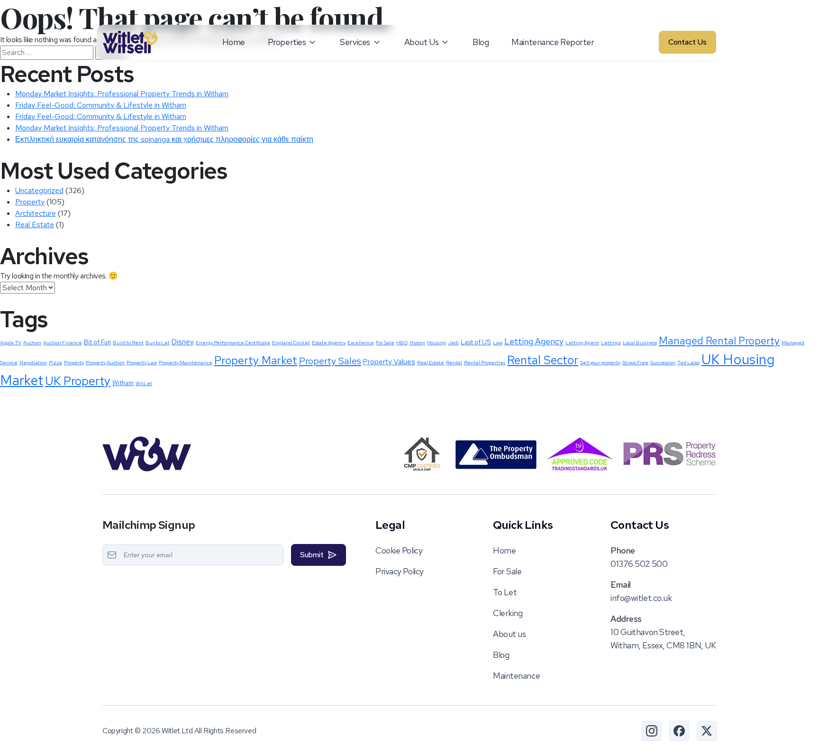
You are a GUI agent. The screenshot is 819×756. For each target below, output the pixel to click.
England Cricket (291, 342)
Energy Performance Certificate (233, 342)
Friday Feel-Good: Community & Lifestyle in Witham (100, 105)
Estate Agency (329, 342)
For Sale (385, 342)
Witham (123, 382)
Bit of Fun (97, 342)
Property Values (389, 362)
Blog (481, 42)
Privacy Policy (399, 571)
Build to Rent (128, 342)
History (417, 342)
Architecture (35, 213)
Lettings (611, 342)
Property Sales (330, 360)
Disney (183, 342)
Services (355, 42)
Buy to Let (158, 342)
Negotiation (33, 362)
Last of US (476, 342)
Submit (312, 555)
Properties (287, 42)
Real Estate (34, 225)
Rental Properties (484, 362)
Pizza (55, 362)
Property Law (142, 362)
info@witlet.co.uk (641, 597)
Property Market (255, 360)
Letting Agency (534, 341)
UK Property (77, 381)
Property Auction (105, 362)
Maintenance (516, 675)
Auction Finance (62, 342)
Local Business (640, 342)
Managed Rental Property (719, 341)
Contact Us (687, 42)
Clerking (507, 613)
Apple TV (10, 342)
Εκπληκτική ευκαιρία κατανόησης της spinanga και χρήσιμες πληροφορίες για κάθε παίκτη (164, 139)
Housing (436, 342)
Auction (32, 342)
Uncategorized (39, 190)
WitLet (144, 383)
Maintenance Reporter (552, 42)
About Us (421, 42)
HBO (402, 342)
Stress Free (635, 362)
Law (497, 342)
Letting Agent (582, 342)
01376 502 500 (638, 563)
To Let (505, 592)
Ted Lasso (688, 362)
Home (233, 42)
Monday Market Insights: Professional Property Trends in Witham (121, 94)
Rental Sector (542, 360)
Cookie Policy (398, 550)
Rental (454, 362)
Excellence (360, 342)
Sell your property (600, 362)
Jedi (453, 342)
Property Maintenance (185, 362)
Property (30, 202)
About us (509, 633)
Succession (662, 362)
